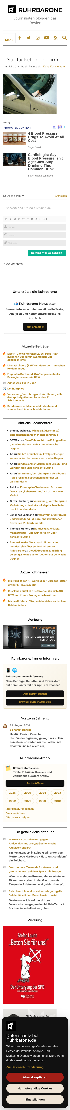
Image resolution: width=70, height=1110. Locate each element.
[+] (45, 218)
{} (40, 218)
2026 (12, 792)
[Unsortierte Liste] (27, 219)
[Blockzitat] (32, 219)
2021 (27, 800)
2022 (12, 800)
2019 (57, 800)
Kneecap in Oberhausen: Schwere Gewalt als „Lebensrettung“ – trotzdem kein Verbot (36, 491)
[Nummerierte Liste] (23, 219)
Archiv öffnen (35, 783)
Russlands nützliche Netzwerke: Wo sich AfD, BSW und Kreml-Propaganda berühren (35, 593)
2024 (42, 792)
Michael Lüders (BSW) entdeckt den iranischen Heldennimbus (36, 367)
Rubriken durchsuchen (20, 808)
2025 (27, 792)
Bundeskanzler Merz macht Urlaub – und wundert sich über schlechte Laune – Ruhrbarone (34, 546)
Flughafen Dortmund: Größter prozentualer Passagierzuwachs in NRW (33, 376)
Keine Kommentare (54, 66)
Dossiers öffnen (15, 813)
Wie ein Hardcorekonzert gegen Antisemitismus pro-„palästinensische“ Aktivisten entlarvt (33, 843)
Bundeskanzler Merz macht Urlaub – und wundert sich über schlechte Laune (32, 408)
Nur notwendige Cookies (35, 1088)
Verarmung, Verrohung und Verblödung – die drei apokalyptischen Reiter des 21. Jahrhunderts (34, 397)
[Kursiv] (10, 219)
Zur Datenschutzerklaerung (25, 1067)
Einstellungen (35, 1099)
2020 (42, 800)
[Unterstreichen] (15, 219)
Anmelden (60, 195)
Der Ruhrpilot (15, 388)
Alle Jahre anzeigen (18, 817)
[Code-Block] (36, 219)
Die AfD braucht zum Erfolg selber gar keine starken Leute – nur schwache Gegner (38, 444)
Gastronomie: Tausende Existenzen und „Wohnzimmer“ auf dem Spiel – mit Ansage (35, 869)
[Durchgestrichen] (19, 219)
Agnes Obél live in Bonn (21, 382)
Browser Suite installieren (35, 701)
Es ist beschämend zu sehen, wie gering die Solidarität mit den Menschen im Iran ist (35, 893)
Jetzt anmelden (35, 327)
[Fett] (6, 219)
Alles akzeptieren (35, 1077)
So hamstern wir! (20, 729)
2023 (57, 792)
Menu (9, 40)
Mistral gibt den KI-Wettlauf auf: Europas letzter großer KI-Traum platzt (37, 582)
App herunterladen (35, 693)
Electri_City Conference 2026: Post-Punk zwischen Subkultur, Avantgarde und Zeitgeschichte (32, 356)
